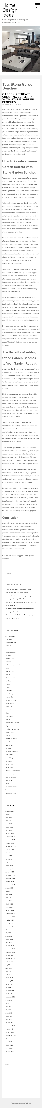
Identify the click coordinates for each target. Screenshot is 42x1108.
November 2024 (10, 878)
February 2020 (9, 1048)
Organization (9, 726)
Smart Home (9, 767)
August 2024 (9, 888)
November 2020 (10, 1029)
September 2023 (10, 923)
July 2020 (8, 1039)
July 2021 (8, 1003)
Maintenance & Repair (12, 723)
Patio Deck (8, 742)
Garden (13, 555)
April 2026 (8, 824)
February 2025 (9, 869)
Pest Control (9, 745)
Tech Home (8, 780)
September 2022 (10, 958)
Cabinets (8, 655)
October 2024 (9, 881)
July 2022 (8, 965)
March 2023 (9, 939)
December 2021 (10, 987)
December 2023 (10, 914)
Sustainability (9, 774)
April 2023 (8, 936)
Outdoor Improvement (12, 729)
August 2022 (9, 962)
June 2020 (8, 1042)
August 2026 (9, 811)
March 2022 (9, 978)
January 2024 (9, 910)
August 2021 (9, 1000)
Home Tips (8, 706)
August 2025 (9, 849)
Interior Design (9, 710)
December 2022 (10, 949)
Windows (8, 790)
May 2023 (8, 933)
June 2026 (8, 817)
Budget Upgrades (10, 652)
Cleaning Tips (9, 658)
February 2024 (9, 907)
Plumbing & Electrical (12, 751)
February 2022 (9, 981)
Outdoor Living (9, 732)
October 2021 (9, 994)
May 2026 (8, 821)
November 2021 (10, 990)
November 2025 (10, 840)
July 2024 (8, 891)
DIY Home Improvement (12, 665)
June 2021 (8, 1006)
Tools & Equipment (11, 787)
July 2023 (8, 930)
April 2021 (8, 1013)
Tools (7, 784)
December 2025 (10, 837)
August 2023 (9, 926)
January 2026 (9, 833)
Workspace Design (11, 793)
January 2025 (9, 872)
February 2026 (9, 830)
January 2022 (9, 984)
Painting (8, 735)
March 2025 (9, 865)
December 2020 (10, 1026)
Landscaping (9, 716)
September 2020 (10, 1035)
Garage (7, 684)
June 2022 (8, 968)
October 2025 (9, 843)
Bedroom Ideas (10, 649)
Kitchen (7, 713)
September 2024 (10, 885)
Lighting (7, 719)
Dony (19, 105)
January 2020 (9, 1051)
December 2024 (10, 875)
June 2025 (8, 856)
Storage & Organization (12, 771)
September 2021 (10, 997)
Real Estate (9, 755)
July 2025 (8, 853)
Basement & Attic (10, 642)
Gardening (8, 690)
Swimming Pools (10, 777)
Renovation (8, 761)
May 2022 (8, 971)
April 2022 (8, 974)
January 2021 (9, 1023)
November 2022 (10, 952)
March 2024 (9, 904)
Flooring (7, 674)
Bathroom (8, 646)
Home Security (9, 703)
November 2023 (10, 917)
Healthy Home (9, 697)
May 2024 (8, 898)
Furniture (8, 681)
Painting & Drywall (11, 739)
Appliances (8, 639)
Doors (7, 668)
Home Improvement (11, 700)
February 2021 (9, 1019)
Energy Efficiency (10, 671)
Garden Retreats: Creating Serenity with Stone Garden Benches (18, 98)
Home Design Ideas (9, 10)
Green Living (9, 694)
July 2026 (8, 814)
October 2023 (9, 920)
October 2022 (9, 955)
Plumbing (8, 748)
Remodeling (9, 758)
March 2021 (9, 1016)
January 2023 (9, 946)
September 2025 (10, 846)
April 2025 (8, 862)
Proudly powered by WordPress (21, 1103)
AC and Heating (10, 636)
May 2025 (8, 859)
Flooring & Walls (10, 678)
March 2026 (9, 827)
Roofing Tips (9, 764)
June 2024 (8, 894)
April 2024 (8, 901)
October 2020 (9, 1032)
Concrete (8, 662)
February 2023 (9, 942)
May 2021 (8, 1010)
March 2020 (9, 1045)
